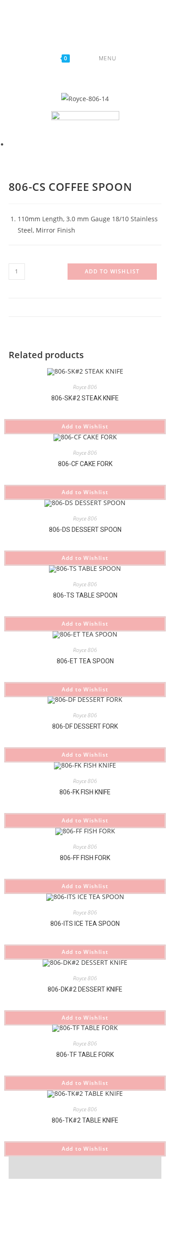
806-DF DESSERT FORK (85, 726)
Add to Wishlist (112, 271)
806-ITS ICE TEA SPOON (85, 923)
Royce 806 (85, 387)
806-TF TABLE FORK (85, 1054)
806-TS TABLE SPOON (85, 595)
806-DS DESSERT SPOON (85, 529)
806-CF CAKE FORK (85, 463)
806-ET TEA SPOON (85, 661)
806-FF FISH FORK (85, 857)
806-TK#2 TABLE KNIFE (85, 1120)
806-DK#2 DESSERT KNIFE (85, 989)
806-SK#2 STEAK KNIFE (85, 398)
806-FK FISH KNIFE (85, 792)
